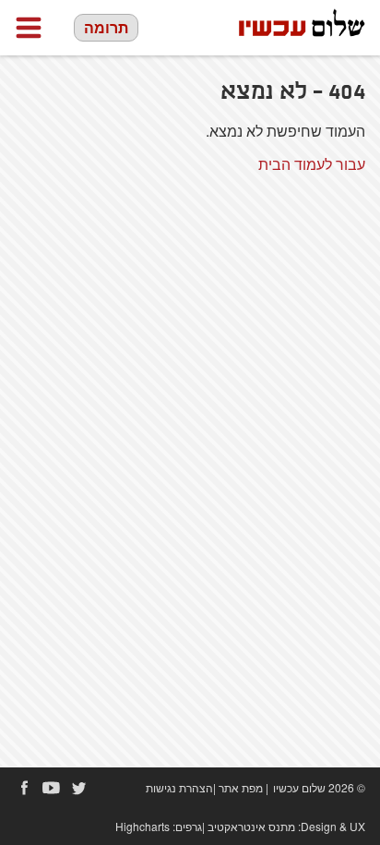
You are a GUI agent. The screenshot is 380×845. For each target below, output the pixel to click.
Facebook (24, 788)
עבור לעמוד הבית (311, 164)
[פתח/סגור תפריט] (28, 28)
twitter (79, 788)
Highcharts (142, 826)
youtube (51, 788)
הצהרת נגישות (179, 787)
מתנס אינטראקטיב (251, 826)
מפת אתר (241, 787)
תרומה (106, 27)
